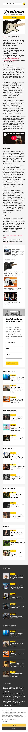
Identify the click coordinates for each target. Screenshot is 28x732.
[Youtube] (10, 4)
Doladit (14, 728)
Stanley (5, 37)
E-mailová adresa (10, 342)
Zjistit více (4, 721)
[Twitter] (7, 4)
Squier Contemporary (10, 235)
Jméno (7, 348)
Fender (4, 237)
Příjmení (8, 354)
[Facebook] (4, 4)
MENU (14, 17)
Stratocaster (20, 235)
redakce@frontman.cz (8, 243)
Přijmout (14, 725)
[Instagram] (13, 4)
